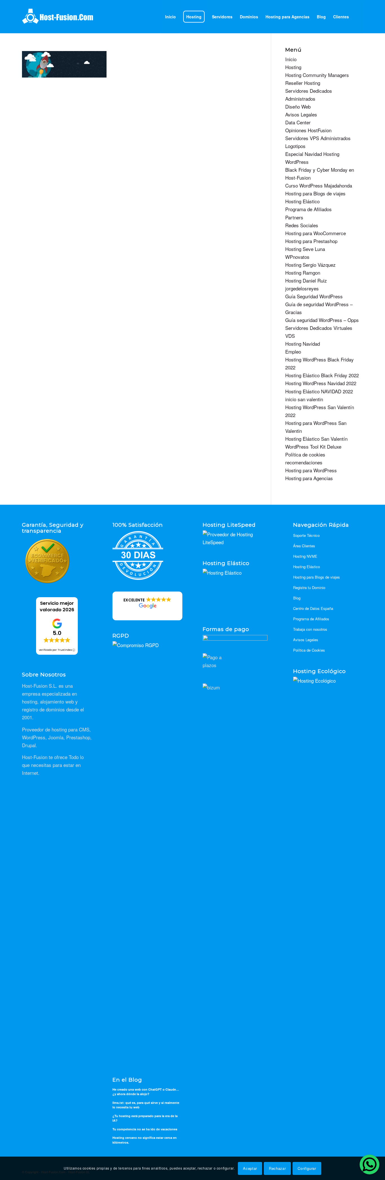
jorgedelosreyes (302, 288)
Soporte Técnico (306, 535)
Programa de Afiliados (308, 209)
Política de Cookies (309, 650)
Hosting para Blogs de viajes (315, 193)
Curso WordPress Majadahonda (318, 185)
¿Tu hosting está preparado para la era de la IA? (145, 1118)
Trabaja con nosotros (310, 629)
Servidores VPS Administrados (318, 138)
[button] (147, 606)
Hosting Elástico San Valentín (316, 438)
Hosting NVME (305, 556)
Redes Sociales (301, 225)
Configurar (307, 1168)
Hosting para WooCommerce (315, 233)
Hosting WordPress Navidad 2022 (320, 383)
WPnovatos (297, 256)
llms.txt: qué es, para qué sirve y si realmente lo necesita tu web (145, 1105)
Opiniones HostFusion (308, 130)
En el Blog (127, 1080)
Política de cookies (305, 454)
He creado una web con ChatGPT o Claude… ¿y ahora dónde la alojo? (145, 1091)
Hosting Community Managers (317, 74)
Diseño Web (298, 106)
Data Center (298, 122)
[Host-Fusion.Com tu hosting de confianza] (57, 16)
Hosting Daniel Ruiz (306, 280)
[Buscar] (358, 16)
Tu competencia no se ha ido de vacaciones (144, 1129)
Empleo (293, 351)
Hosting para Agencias (309, 478)
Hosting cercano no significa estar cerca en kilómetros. (144, 1139)
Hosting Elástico (302, 201)
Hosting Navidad (302, 343)
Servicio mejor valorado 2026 (57, 606)
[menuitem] (170, 16)
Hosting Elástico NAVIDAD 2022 (319, 391)
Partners (294, 217)
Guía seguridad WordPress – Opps (322, 319)
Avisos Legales (301, 114)
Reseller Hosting (302, 82)
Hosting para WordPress (311, 470)
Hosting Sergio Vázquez (310, 264)
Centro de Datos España (313, 608)
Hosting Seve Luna (305, 248)
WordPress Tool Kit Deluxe (313, 446)
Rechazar (277, 1168)
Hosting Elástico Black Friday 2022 (322, 375)
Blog (296, 598)
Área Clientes (304, 545)
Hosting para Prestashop (311, 240)
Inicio (291, 59)
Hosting (293, 66)
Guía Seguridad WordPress (314, 296)
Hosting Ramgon (302, 272)
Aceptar (250, 1168)
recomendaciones (303, 462)
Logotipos (295, 145)
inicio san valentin (304, 399)
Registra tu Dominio (309, 587)
